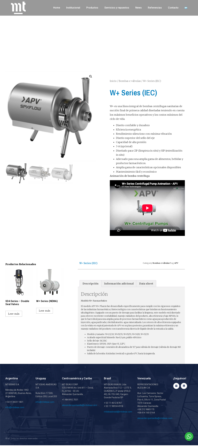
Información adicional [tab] (119, 283)
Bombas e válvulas (130, 80)
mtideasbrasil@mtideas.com (118, 411)
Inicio (113, 80)
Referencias (155, 7)
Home (56, 7)
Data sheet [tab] (146, 283)
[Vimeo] (176, 386)
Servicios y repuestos (116, 7)
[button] (90, 76)
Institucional (73, 7)
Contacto (173, 7)
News (138, 7)
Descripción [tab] (91, 283)
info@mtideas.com (15, 407)
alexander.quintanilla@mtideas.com (79, 405)
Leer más (13, 313)
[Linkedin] (184, 386)
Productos (92, 7)
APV (176, 263)
